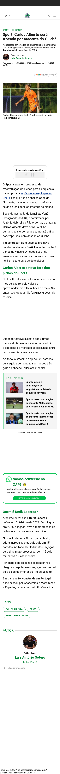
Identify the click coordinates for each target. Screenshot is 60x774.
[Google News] (45, 75)
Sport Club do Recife (17, 615)
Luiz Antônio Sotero (21, 58)
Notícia (17, 30)
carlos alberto (14, 609)
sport (33, 609)
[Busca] (49, 15)
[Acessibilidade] (7, 15)
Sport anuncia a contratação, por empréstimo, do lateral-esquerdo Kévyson (38, 387)
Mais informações (16, 668)
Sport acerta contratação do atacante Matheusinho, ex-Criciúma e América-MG (40, 403)
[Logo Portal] (27, 15)
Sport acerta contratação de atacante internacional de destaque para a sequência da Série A (39, 418)
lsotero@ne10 (30, 662)
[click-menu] (54, 15)
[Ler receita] (27, 174)
